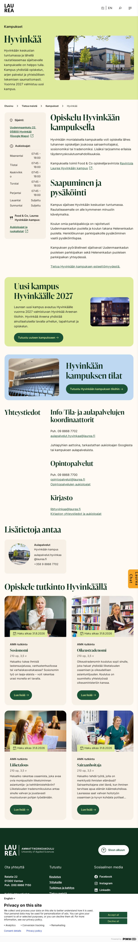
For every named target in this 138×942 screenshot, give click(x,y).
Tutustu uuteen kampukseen (36, 337)
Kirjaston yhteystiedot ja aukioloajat (75, 514)
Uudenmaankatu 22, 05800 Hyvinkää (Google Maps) (23, 132)
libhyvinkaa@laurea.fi (65, 509)
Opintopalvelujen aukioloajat (70, 484)
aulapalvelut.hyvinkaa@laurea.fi (72, 436)
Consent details (12, 930)
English (8, 898)
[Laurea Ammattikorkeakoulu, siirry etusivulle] (9, 8)
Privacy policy (34, 930)
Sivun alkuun (116, 850)
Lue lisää (20, 696)
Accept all (113, 914)
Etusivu (9, 106)
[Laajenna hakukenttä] (120, 8)
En (110, 8)
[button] (130, 8)
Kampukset (52, 106)
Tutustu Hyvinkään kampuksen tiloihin (95, 389)
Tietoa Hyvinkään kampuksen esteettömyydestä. (85, 266)
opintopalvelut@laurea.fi (67, 479)
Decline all (113, 921)
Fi (102, 8)
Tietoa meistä (29, 106)
